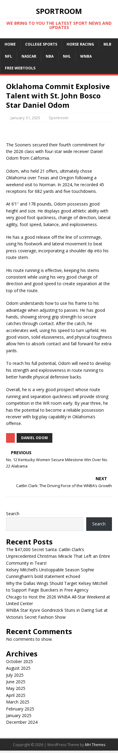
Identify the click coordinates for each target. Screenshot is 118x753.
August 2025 (18, 668)
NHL (67, 56)
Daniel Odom (34, 437)
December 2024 (22, 722)
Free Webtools (20, 68)
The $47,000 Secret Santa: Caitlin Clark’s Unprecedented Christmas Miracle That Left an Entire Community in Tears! (58, 556)
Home (10, 44)
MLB (107, 44)
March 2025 (17, 702)
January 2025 (18, 715)
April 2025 (15, 695)
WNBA (86, 56)
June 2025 (15, 681)
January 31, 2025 (25, 117)
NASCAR (28, 56)
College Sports (41, 44)
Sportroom (58, 117)
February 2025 (20, 709)
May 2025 (15, 688)
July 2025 (15, 675)
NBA (50, 56)
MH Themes (95, 744)
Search (12, 513)
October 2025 (19, 661)
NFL (8, 56)
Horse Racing (80, 44)
